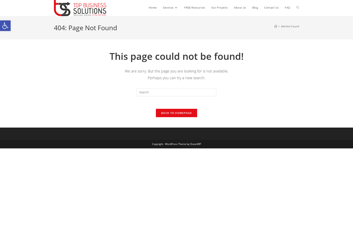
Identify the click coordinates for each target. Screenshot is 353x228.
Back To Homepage (176, 113)
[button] (5, 25)
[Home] (275, 26)
